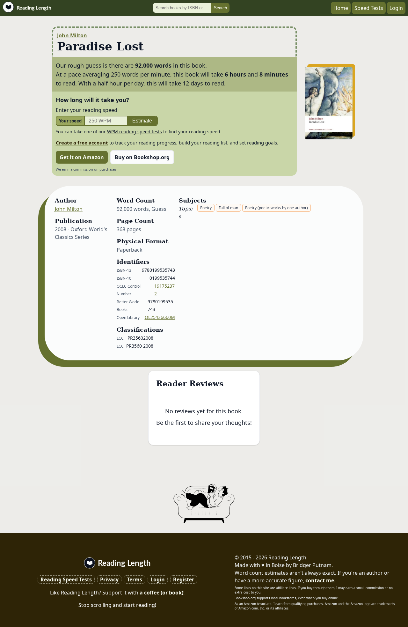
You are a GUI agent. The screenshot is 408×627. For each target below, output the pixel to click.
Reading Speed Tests (66, 579)
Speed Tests (368, 7)
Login (396, 7)
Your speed (70, 121)
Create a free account (82, 142)
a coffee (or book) (161, 592)
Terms (134, 579)
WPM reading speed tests (134, 132)
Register (183, 579)
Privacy (109, 579)
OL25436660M (160, 317)
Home (340, 7)
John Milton (72, 35)
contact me (319, 580)
